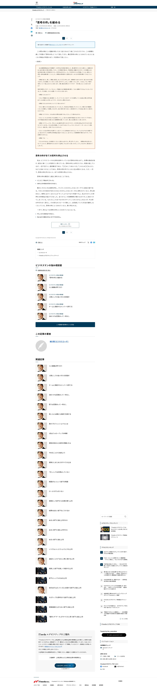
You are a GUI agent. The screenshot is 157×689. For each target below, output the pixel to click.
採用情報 (94, 685)
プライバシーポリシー (71, 685)
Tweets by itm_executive (108, 631)
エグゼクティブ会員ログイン (90, 7)
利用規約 (120, 681)
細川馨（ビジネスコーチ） (59, 341)
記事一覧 (113, 7)
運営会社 (87, 685)
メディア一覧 (36, 685)
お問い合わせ (60, 685)
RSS (80, 685)
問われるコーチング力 (55, 45)
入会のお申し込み (67, 7)
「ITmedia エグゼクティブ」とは (44, 7)
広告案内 (52, 685)
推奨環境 (101, 685)
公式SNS (45, 685)
